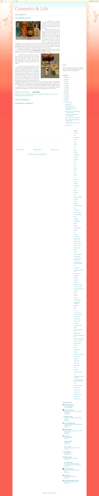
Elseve (75, 174)
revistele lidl (76, 349)
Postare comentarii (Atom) (41, 154)
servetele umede (21, 95)
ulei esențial (76, 396)
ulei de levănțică (77, 394)
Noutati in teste (67, 442)
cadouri (75, 250)
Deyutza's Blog (67, 457)
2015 (65, 99)
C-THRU (76, 157)
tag (74, 374)
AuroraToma (67, 436)
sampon (75, 352)
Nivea (75, 216)
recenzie (76, 345)
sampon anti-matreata (79, 354)
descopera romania (78, 286)
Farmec (75, 179)
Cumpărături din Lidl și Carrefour (72, 122)
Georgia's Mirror (68, 441)
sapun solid (76, 363)
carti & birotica (77, 256)
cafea (75, 252)
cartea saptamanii (78, 254)
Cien (23, 94)
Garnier (75, 190)
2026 (65, 77)
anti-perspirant (77, 241)
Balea (75, 150)
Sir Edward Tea (29, 95)
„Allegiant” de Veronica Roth (70, 476)
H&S (75, 194)
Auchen (75, 144)
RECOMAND (77, 221)
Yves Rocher (77, 236)
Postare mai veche (54, 149)
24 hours (76, 133)
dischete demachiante (79, 288)
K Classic (76, 199)
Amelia (75, 139)
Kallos (75, 201)
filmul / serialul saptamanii (77, 303)
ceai (20, 94)
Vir (74, 232)
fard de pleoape (77, 299)
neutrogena (76, 323)
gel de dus (36, 94)
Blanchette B (77, 155)
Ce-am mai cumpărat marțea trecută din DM (71, 115)
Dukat (75, 168)
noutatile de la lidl (78, 325)
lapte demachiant (78, 314)
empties (75, 295)
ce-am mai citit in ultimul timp (78, 259)
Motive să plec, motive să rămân (72, 117)
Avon (75, 146)
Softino (75, 230)
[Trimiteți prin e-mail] (33, 92)
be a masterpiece (68, 462)
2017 (65, 95)
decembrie (68, 102)
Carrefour (76, 159)
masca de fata (77, 318)
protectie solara (77, 343)
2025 (65, 79)
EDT (75, 172)
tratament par (77, 387)
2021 (65, 87)
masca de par (77, 321)
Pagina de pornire (37, 149)
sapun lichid (76, 361)
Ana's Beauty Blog (68, 468)
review (75, 347)
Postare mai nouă (20, 149)
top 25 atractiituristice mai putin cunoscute (79, 380)
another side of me (68, 410)
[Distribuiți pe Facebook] (37, 92)
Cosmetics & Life (31, 8)
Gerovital (76, 192)
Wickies (75, 234)
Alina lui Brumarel (68, 404)
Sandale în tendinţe (68, 437)
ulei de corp (76, 392)
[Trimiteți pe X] (36, 92)
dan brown (76, 280)
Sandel (75, 225)
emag (75, 293)
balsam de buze (77, 243)
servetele (76, 369)
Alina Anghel (67, 451)
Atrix (75, 141)
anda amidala (67, 475)
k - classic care (77, 312)
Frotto (75, 188)
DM (74, 163)
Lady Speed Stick (78, 205)
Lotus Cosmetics (77, 212)
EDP (75, 170)
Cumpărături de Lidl (69, 106)
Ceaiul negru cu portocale (32, 70)
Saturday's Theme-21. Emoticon (71, 458)
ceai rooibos (76, 267)
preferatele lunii (77, 333)
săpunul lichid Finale (55, 45)
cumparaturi (27, 94)
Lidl (74, 208)
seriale (75, 367)
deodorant (76, 282)
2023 (65, 83)
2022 (65, 85)
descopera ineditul (78, 284)
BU (74, 148)
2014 (65, 101)
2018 (65, 93)
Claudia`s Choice (68, 416)
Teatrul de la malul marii (69, 406)
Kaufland (76, 203)
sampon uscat (77, 356)
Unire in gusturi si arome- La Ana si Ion (72, 447)
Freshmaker (76, 186)
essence (76, 297)
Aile (75, 135)
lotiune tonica (77, 316)
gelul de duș (55, 29)
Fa (74, 177)
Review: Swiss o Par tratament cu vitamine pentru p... (72, 112)
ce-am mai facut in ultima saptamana (78, 263)
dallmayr (76, 277)
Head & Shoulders (78, 197)
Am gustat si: (77, 137)
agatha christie (77, 238)
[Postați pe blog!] (34, 92)
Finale (31, 94)
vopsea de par (77, 398)
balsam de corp (77, 245)
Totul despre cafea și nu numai (71, 480)
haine (75, 307)
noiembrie (68, 104)
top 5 (75, 383)
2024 (65, 81)
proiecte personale (78, 341)
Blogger (54, 493)
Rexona (75, 223)
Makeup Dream (67, 429)
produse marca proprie (44, 94)
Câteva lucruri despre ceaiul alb (71, 481)
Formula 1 (76, 183)
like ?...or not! (67, 446)
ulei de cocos (77, 389)
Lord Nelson (76, 210)
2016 (65, 97)
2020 (65, 89)
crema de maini (77, 273)
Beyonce (76, 152)
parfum (75, 327)
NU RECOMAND (77, 214)
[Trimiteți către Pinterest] (39, 92)
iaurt (75, 309)
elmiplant (76, 291)
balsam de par (77, 247)
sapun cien (52, 94)
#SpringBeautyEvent (68, 453)
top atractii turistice (78, 385)
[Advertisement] (73, 38)
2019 (65, 91)
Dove (75, 166)
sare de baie (76, 365)
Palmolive (76, 219)
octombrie (68, 125)
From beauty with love (69, 423)
